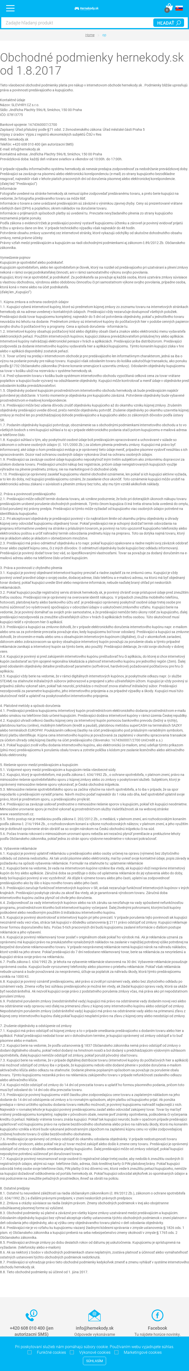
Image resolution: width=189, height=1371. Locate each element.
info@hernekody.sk (94, 1328)
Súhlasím (94, 1361)
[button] (179, 8)
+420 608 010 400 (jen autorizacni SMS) (31, 1331)
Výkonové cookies (93, 1352)
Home (89, 35)
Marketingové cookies (141, 1352)
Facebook (157, 1328)
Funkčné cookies (50, 1352)
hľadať (165, 23)
